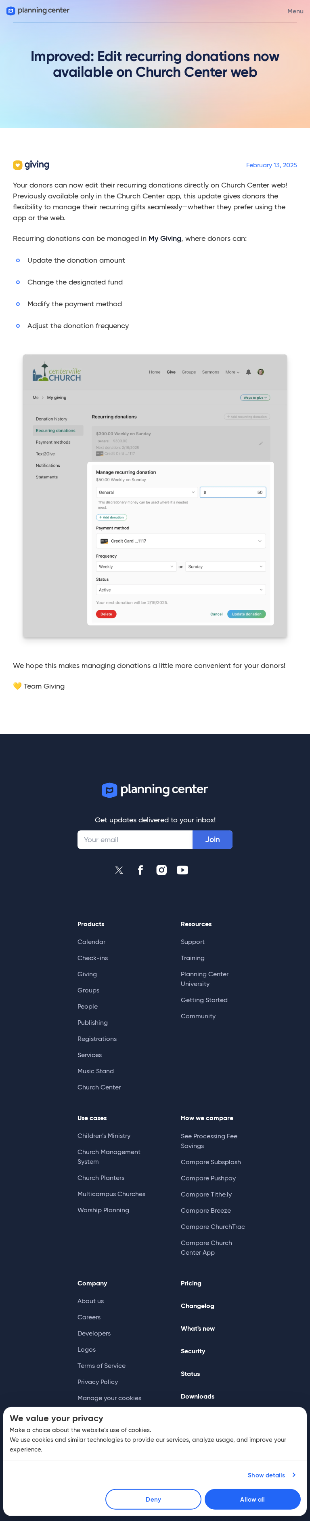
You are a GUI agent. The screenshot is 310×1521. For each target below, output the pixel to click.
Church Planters (101, 1178)
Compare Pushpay (208, 1178)
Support (193, 942)
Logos (87, 1349)
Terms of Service (102, 1365)
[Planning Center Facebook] (140, 870)
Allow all (252, 1499)
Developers (94, 1333)
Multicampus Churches (111, 1194)
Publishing (93, 1022)
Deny (153, 1499)
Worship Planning (103, 1210)
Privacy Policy (98, 1382)
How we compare (207, 1118)
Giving (87, 974)
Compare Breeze (206, 1210)
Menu (295, 11)
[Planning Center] (37, 11)
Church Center (99, 1087)
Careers (89, 1317)
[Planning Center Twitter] (119, 870)
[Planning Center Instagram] (161, 870)
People (88, 1006)
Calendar (91, 942)
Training (193, 958)
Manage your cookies (109, 1398)
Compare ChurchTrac (213, 1226)
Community (198, 1016)
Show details (266, 1475)
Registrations (97, 1039)
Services (90, 1055)
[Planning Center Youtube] (182, 870)
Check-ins (93, 958)
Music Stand (96, 1071)
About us (91, 1301)
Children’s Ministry (104, 1136)
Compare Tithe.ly (206, 1194)
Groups (88, 990)
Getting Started (204, 1000)
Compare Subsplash (211, 1162)
